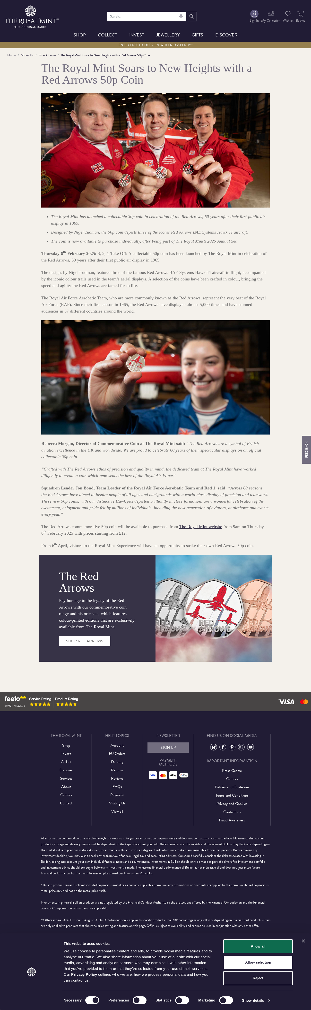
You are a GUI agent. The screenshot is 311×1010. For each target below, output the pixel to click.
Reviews (117, 778)
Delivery (117, 762)
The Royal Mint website (200, 526)
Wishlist (288, 20)
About (66, 787)
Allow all (258, 946)
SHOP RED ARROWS (84, 641)
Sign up (168, 747)
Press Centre (47, 55)
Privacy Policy (84, 974)
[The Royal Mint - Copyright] (32, 15)
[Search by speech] (181, 16)
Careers (66, 795)
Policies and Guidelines (232, 787)
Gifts (197, 35)
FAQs (117, 787)
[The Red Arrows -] (214, 607)
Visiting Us (117, 803)
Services (66, 778)
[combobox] (147, 16)
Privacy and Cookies (231, 804)
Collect (107, 35)
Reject (258, 978)
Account (117, 745)
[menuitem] (254, 16)
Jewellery (168, 35)
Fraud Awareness (232, 820)
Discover (226, 35)
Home (11, 55)
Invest (136, 35)
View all (117, 811)
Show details (253, 1000)
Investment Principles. (138, 873)
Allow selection (258, 962)
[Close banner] (303, 941)
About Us (27, 55)
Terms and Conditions (232, 795)
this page (139, 925)
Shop (80, 35)
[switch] (140, 1000)
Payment (117, 795)
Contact (66, 803)
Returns (117, 770)
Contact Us (232, 812)
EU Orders (117, 754)
